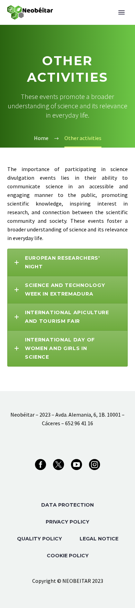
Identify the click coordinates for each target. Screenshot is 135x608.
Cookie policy (68, 555)
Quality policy (39, 539)
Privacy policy (67, 522)
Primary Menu (121, 12)
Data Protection (67, 505)
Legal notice (99, 539)
